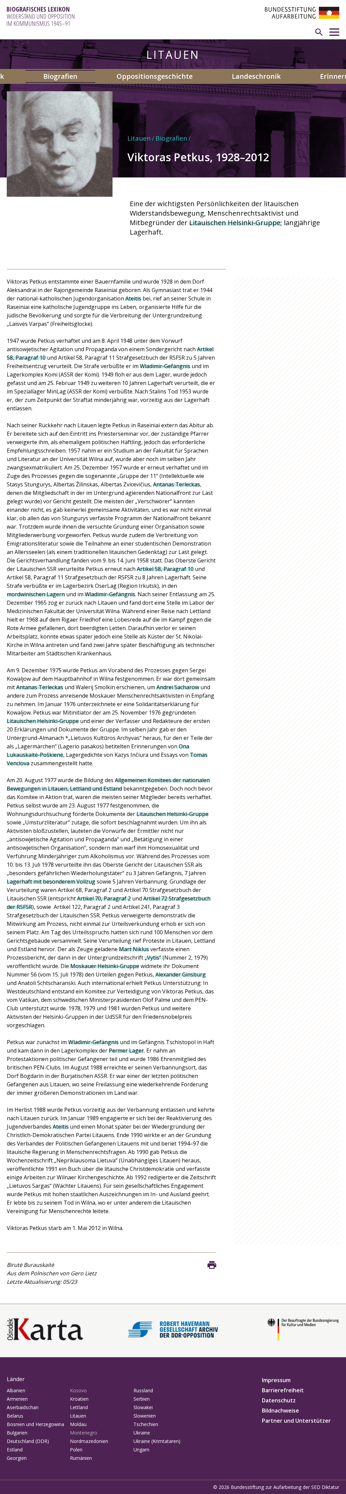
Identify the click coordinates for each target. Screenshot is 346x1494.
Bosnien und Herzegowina (35, 1424)
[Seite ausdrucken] (211, 1265)
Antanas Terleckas (176, 484)
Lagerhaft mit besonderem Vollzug (51, 881)
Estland (15, 1449)
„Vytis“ (153, 957)
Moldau (78, 1424)
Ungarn (141, 1449)
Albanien (16, 1390)
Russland (143, 1390)
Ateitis (133, 298)
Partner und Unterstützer (296, 1420)
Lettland (79, 1407)
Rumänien (81, 1458)
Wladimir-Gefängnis (165, 366)
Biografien (60, 76)
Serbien (141, 1399)
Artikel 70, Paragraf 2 (104, 898)
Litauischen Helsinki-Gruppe (234, 222)
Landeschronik (256, 76)
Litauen (139, 138)
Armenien (17, 1399)
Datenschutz (279, 1400)
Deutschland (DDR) (28, 1441)
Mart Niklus (134, 949)
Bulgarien (17, 1432)
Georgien (17, 1458)
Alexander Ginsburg (180, 974)
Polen (76, 1449)
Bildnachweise (280, 1410)
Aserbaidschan (23, 1407)
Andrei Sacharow (177, 687)
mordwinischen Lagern (36, 594)
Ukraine (141, 1432)
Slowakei (143, 1407)
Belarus (15, 1416)
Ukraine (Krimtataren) (156, 1441)
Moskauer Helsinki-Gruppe (104, 966)
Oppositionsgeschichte (155, 76)
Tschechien (145, 1424)
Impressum (276, 1380)
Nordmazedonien (89, 1441)
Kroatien (79, 1399)
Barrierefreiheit (283, 1390)
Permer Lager (126, 1050)
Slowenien (144, 1416)
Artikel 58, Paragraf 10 (165, 569)
